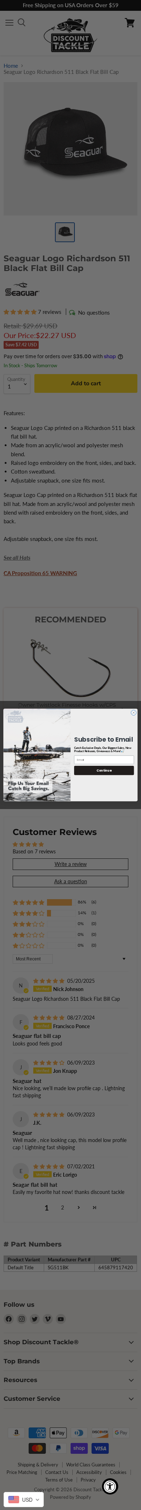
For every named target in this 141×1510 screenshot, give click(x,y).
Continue (104, 770)
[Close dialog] (133, 712)
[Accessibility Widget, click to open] (110, 1486)
